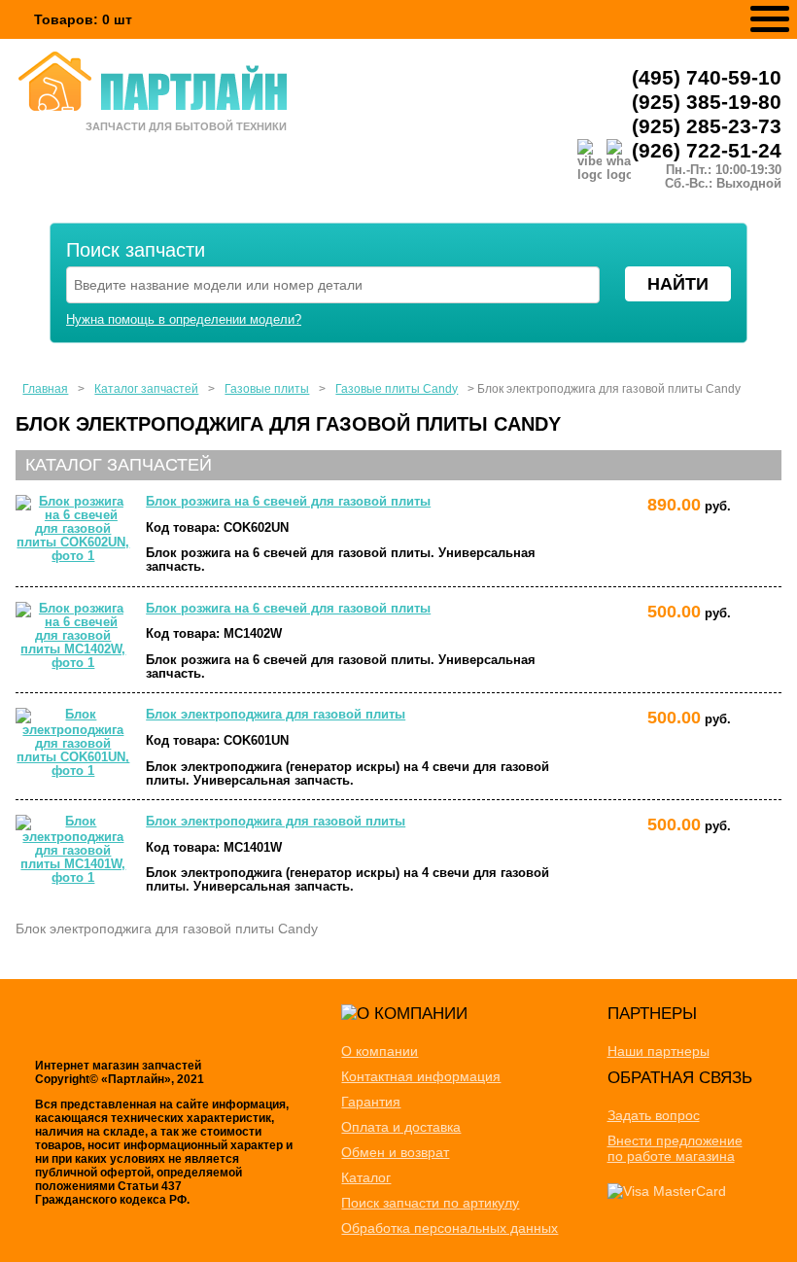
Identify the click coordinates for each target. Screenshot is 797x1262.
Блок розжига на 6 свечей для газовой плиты (288, 501)
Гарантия (370, 1101)
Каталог (366, 1177)
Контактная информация (421, 1076)
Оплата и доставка (401, 1127)
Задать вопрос (653, 1115)
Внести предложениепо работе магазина (675, 1148)
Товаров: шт (83, 19)
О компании (379, 1051)
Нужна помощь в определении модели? (183, 320)
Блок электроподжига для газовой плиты (275, 714)
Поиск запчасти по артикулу (430, 1202)
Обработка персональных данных (449, 1228)
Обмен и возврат (395, 1152)
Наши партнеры (658, 1051)
